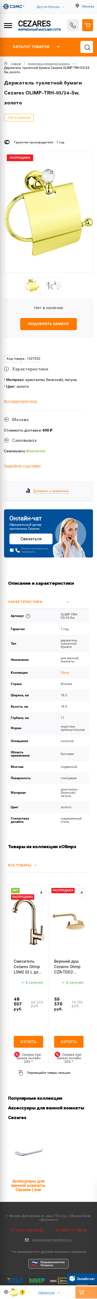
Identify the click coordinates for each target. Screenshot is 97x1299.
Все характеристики (20, 401)
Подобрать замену (48, 324)
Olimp (65, 673)
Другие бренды (48, 6)
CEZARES (39, 25)
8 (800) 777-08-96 (71, 1230)
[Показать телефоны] (73, 25)
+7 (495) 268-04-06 (26, 1230)
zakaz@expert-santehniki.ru (52, 1240)
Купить (28, 1041)
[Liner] (28, 1152)
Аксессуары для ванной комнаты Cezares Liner (28, 1185)
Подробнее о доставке (22, 466)
